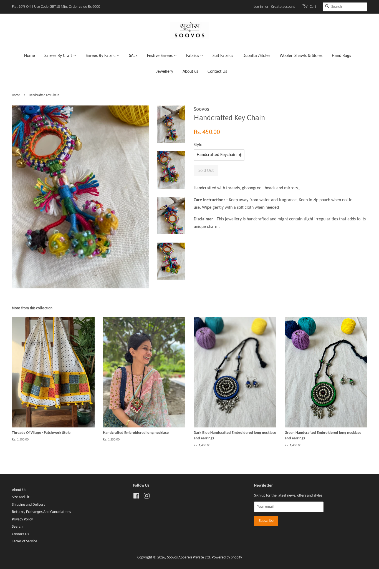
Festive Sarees (160, 56)
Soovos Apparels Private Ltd (188, 557)
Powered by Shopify (227, 557)
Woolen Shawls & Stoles (301, 56)
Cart (313, 7)
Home (29, 56)
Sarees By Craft (58, 56)
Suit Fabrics (223, 56)
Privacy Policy (22, 519)
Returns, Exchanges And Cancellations (41, 512)
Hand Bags (341, 56)
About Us (19, 490)
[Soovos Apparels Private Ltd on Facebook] (136, 497)
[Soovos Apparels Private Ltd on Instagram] (146, 497)
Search (17, 526)
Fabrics (193, 56)
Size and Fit (20, 497)
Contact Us (217, 71)
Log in (258, 7)
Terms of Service (24, 541)
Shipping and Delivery (28, 505)
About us (190, 71)
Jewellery (164, 71)
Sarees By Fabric (101, 56)
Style (198, 145)
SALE (133, 56)
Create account (283, 7)
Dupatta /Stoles (256, 56)
